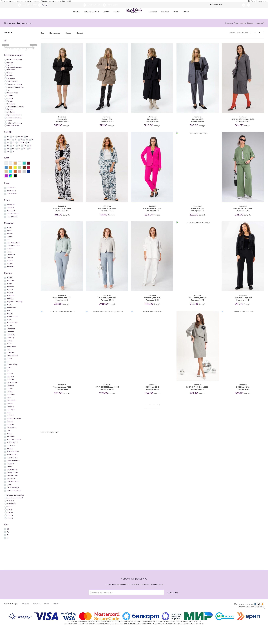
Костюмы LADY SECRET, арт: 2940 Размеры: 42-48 (242, 208)
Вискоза (10, 233)
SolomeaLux (11, 427)
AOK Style (13, 604)
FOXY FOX (11, 352)
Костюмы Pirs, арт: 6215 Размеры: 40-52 (152, 119)
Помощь (165, 11)
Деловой (10, 207)
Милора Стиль (12, 472)
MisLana (10, 403)
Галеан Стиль (12, 457)
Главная (228, 23)
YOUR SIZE (11, 445)
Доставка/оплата (91, 11)
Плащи (10, 101)
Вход (253, 1)
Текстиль (10, 248)
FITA (8, 349)
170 (8, 532)
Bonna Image (12, 322)
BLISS (9, 319)
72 (16, 139)
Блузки (10, 62)
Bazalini (10, 313)
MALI (9, 397)
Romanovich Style (14, 418)
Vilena (9, 433)
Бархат (9, 230)
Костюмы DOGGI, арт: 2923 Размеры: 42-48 (242, 387)
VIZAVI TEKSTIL (13, 442)
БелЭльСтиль (12, 454)
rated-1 (9, 506)
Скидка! (80, 33)
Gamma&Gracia (12, 355)
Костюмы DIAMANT (233, 417)
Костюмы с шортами (15, 87)
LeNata (9, 391)
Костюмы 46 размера (126, 417)
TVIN (9, 430)
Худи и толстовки (14, 115)
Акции (106, 11)
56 (30, 145)
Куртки (10, 90)
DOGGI (9, 340)
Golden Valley (12, 364)
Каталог (76, 11)
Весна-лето (11, 190)
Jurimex (10, 373)
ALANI (9, 283)
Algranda (10, 286)
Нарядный (11, 210)
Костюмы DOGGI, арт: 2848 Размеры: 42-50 (152, 387)
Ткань (9, 251)
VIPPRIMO (11, 436)
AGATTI (9, 277)
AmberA (10, 292)
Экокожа (10, 266)
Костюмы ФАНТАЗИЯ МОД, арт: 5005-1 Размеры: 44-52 (197, 387)
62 (19, 148)
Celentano (11, 328)
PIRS (8, 412)
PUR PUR (10, 415)
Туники (10, 109)
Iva (8, 370)
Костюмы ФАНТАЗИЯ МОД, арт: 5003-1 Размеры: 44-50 (107, 387)
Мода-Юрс (11, 478)
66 (30, 148)
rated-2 (10, 509)
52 (19, 145)
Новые (68, 33)
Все (42, 33)
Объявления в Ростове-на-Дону (251, 607)
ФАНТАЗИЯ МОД (14, 490)
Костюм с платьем (14, 84)
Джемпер (11, 69)
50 (13, 145)
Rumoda (10, 421)
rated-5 (10, 518)
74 (21, 139)
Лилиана (10, 463)
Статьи (116, 11)
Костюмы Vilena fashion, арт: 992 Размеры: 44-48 (197, 298)
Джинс (9, 236)
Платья (10, 98)
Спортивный (12, 216)
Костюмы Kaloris (70, 423)
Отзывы (186, 11)
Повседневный (13, 213)
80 (8, 142)
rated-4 (10, 515)
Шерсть (10, 260)
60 (13, 148)
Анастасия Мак (13, 451)
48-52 (9, 139)
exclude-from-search (15, 497)
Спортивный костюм (15, 106)
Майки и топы (12, 92)
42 (13, 136)
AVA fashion (11, 307)
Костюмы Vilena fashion (128, 423)
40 (8, 136)
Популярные (54, 33)
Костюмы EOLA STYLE (50, 423)
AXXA (9, 310)
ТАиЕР (9, 484)
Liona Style (11, 394)
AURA (9, 304)
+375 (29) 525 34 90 (29, 5)
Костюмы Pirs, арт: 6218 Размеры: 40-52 (107, 119)
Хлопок (10, 257)
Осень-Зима (11, 193)
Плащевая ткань (13, 245)
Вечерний (11, 204)
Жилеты (10, 75)
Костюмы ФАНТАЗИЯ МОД (152, 423)
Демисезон (11, 187)
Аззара (9, 448)
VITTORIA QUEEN (14, 439)
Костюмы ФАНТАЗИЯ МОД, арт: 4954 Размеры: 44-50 (243, 119)
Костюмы (45, 417)
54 (25, 145)
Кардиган (11, 78)
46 (29, 142)
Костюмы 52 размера (191, 417)
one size (21, 142)
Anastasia (10, 295)
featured (10, 500)
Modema (10, 406)
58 (8, 148)
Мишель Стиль (13, 475)
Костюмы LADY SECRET (90, 423)
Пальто (10, 95)
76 (27, 139)
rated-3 (10, 512)
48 (8, 145)
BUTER (9, 325)
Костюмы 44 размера (105, 417)
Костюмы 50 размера (169, 417)
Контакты (153, 11)
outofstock (11, 503)
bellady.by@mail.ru (94, 5)
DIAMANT (11, 334)
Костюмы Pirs (109, 423)
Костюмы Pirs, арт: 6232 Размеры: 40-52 (62, 119)
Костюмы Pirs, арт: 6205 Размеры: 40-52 (197, 119)
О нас (175, 11)
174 (8, 535)
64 (24, 148)
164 (8, 538)
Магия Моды (12, 469)
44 (27, 136)
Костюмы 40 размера (62, 417)
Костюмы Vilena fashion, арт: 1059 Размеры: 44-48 (62, 298)
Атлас (9, 227)
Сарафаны (11, 104)
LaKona (10, 388)
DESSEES (10, 331)
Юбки (9, 120)
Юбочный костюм (14, 123)
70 (13, 151)
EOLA (9, 343)
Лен (8, 239)
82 (13, 142)
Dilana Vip (10, 337)
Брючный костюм (14, 67)
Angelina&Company (14, 301)
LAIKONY (10, 385)
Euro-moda (11, 346)
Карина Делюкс (13, 460)
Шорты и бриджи (14, 117)
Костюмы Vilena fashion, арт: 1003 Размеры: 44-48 (152, 208)
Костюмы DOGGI (252, 417)
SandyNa (10, 424)
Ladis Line (10, 379)
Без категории (13, 125)
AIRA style (11, 280)
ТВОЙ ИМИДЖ (13, 487)
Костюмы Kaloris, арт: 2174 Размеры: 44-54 (197, 208)
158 (8, 529)
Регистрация (261, 1)
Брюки (10, 65)
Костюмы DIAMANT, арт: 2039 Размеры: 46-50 (152, 298)
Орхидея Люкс (13, 481)
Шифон (10, 263)
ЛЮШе (9, 466)
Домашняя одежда (15, 59)
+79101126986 (112, 5)
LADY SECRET (12, 382)
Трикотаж (11, 254)
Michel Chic (11, 400)
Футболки (11, 112)
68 (8, 151)
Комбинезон (12, 81)
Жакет (9, 72)
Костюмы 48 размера (148, 417)
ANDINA (10, 298)
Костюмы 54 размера (212, 417)
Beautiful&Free (12, 316)
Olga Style (10, 409)
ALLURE (10, 289)
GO (8, 361)
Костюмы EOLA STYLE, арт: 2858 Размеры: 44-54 (62, 208)
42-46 (20, 136)
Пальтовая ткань (13, 242)
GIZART (10, 358)
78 (32, 139)
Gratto (9, 367)
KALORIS (10, 376)
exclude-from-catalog (15, 495)
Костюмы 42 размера (83, 417)
